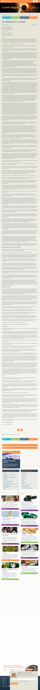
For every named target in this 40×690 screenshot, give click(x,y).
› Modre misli (23, 482)
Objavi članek (7, 448)
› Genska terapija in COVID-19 (8, 481)
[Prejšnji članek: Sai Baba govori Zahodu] (18, 430)
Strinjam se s (20, 681)
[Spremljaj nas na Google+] (6, 686)
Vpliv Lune (3, 679)
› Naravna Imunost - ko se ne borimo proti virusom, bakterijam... (10, 484)
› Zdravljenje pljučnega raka (7, 482)
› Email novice (23, 474)
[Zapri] (37, 672)
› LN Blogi (23, 483)
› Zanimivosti (8, 14)
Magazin (3, 434)
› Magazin (4, 14)
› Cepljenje (5, 473)
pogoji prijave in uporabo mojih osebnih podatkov (22, 681)
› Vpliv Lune (23, 477)
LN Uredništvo (6, 24)
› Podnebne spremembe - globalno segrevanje (9, 475)
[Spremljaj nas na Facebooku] (3, 686)
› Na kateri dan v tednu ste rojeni (26, 487)
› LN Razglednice (24, 473)
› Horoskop (23, 479)
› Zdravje (22, 480)
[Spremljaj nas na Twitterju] (9, 686)
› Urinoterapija (5, 479)
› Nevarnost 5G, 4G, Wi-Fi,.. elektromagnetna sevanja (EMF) (10, 487)
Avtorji (5, 445)
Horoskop (3, 680)
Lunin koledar (4, 678)
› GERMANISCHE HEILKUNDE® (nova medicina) (9, 478)
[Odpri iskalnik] (37, 1)
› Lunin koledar (24, 476)
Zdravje (3, 682)
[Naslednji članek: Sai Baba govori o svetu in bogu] (21, 430)
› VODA (4, 488)
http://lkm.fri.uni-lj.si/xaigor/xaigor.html (7, 424)
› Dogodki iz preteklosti (25, 486)
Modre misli (4, 683)
